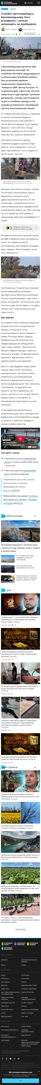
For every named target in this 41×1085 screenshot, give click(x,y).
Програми (5, 1040)
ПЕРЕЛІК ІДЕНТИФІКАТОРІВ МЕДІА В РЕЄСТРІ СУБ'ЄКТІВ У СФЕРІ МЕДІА (30, 1043)
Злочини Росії (7, 1010)
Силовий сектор (8, 1003)
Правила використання (27, 1031)
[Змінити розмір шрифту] (39, 34)
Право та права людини (7, 998)
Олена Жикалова (29, 29)
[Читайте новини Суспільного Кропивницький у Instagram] (6, 1058)
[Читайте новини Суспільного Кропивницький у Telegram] (18, 1058)
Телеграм (32, 499)
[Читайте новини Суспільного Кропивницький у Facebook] (2, 1058)
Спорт (3, 1013)
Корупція (25, 975)
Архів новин (26, 1026)
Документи (26, 1035)
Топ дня (24, 1016)
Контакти (5, 1026)
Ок (20, 1081)
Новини (4, 960)
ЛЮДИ (23, 965)
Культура (25, 978)
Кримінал (5, 978)
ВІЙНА (3, 965)
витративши (30, 73)
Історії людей (27, 1003)
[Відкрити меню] (39, 3)
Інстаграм (8, 503)
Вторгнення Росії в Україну (29, 961)
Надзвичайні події (29, 985)
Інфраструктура (27, 992)
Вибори (4, 985)
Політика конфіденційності (8, 1036)
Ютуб (20, 503)
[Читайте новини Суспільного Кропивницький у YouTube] (10, 1058)
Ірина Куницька (11, 29)
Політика (5, 1006)
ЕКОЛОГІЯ (4, 9)
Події (3, 975)
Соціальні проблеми (30, 1010)
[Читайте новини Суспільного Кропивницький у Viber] (14, 1058)
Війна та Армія (27, 1013)
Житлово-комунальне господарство (10, 993)
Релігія (24, 1006)
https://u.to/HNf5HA (11, 490)
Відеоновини (6, 1016)
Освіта (24, 982)
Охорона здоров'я (28, 989)
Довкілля (13, 9)
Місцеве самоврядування (28, 998)
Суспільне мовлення (9, 1030)
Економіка (5, 982)
